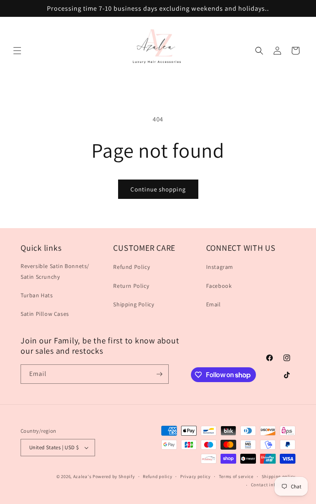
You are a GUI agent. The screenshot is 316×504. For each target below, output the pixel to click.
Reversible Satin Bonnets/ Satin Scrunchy (55, 271)
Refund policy (157, 476)
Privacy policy (195, 476)
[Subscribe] (159, 374)
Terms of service (236, 476)
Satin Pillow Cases (45, 313)
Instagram (219, 267)
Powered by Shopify (114, 476)
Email (213, 304)
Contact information (273, 485)
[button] (17, 51)
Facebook (219, 285)
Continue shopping (158, 189)
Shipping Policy (133, 304)
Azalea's (82, 476)
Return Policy (131, 285)
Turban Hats (37, 295)
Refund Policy (131, 267)
